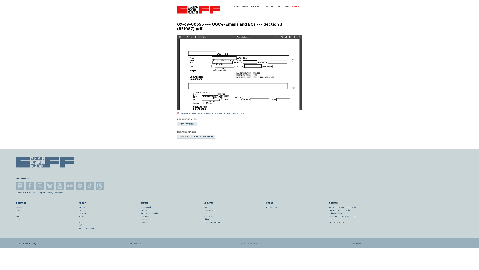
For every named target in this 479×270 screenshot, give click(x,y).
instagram (40, 186)
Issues (245, 6)
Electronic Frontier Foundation (198, 11)
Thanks (357, 243)
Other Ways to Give (336, 222)
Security (19, 213)
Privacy (144, 210)
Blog (205, 207)
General (19, 207)
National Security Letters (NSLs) (196, 136)
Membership (21, 216)
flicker (70, 186)
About (236, 6)
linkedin (80, 186)
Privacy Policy (248, 243)
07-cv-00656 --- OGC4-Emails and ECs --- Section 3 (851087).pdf (212, 113)
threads (100, 186)
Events (206, 213)
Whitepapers (209, 219)
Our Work (255, 6)
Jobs (80, 222)
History (81, 216)
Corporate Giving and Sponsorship (343, 216)
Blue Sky (50, 186)
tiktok (90, 186)
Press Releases (210, 210)
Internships (83, 219)
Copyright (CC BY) (26, 243)
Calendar (82, 207)
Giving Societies (335, 213)
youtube (60, 186)
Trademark (135, 243)
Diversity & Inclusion (86, 228)
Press (18, 219)
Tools (279, 6)
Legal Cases (208, 216)
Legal (18, 210)
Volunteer (82, 210)
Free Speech (146, 207)
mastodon (20, 186)
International (146, 219)
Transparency (187, 124)
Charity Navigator (54, 193)
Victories (82, 213)
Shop (287, 6)
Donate (295, 6)
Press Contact (272, 207)
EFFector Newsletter (212, 222)
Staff (80, 225)
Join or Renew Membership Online (343, 207)
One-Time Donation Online (340, 210)
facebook (30, 186)
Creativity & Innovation (150, 213)
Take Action (268, 6)
